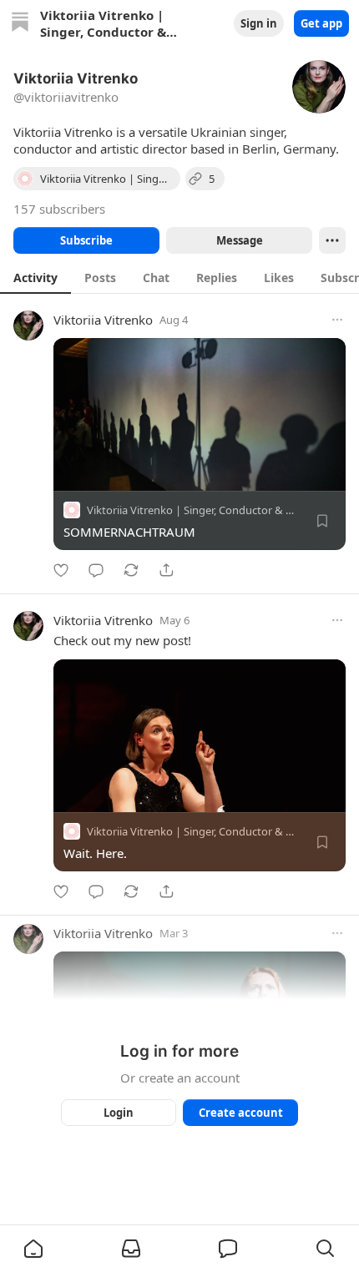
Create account (241, 1112)
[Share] (166, 570)
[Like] (61, 570)
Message (239, 240)
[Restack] (131, 570)
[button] (33, 1248)
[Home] (20, 24)
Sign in (258, 23)
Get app (321, 23)
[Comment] (96, 570)
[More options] (337, 319)
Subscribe (86, 240)
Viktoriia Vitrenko (103, 319)
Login (119, 1112)
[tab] (35, 277)
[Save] (322, 520)
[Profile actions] (332, 240)
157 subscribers (59, 208)
